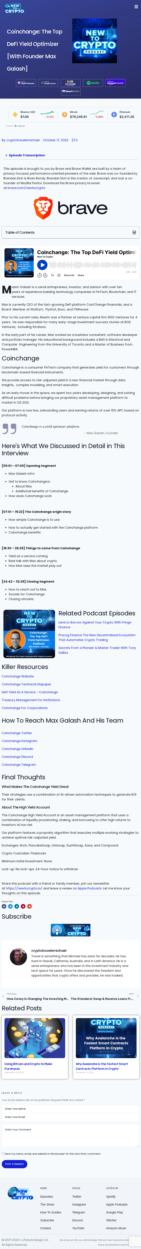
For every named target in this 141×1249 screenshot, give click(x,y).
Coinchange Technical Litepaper (26, 684)
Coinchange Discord (17, 757)
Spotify (111, 1196)
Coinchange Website (18, 676)
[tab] (70, 155)
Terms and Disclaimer (109, 1245)
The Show (47, 1204)
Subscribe (47, 1220)
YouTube (78, 1228)
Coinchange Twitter (17, 733)
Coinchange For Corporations (25, 708)
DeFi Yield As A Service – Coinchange (30, 692)
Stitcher (111, 1220)
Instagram (79, 1204)
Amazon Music (116, 1228)
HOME (43, 1188)
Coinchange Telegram (19, 764)
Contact (45, 1228)
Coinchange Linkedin (17, 749)
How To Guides (50, 1212)
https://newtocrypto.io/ (24, 888)
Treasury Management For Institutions (31, 700)
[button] (134, 232)
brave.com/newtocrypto (26, 188)
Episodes (46, 1196)
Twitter (76, 1196)
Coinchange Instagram (19, 741)
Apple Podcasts (90, 888)
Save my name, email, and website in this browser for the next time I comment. (53, 1154)
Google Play (114, 1212)
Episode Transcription (27, 155)
